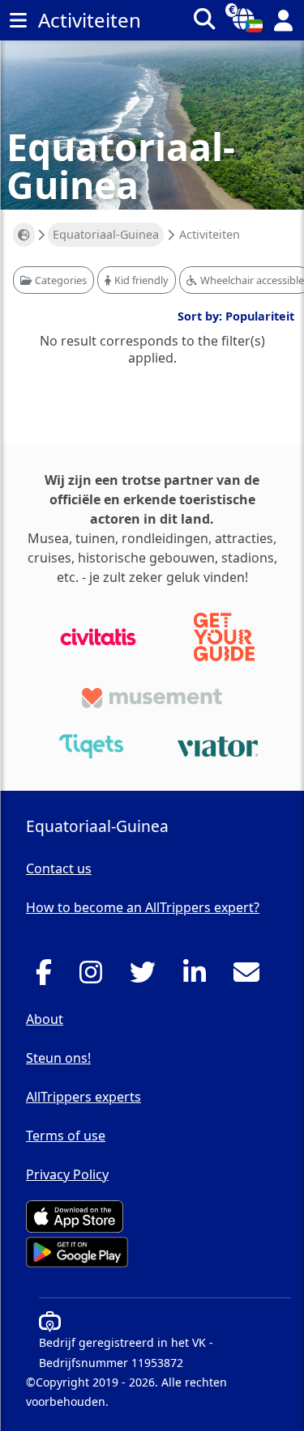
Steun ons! (58, 1058)
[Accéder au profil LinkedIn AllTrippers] (199, 977)
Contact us (59, 868)
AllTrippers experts (83, 1097)
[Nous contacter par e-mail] (250, 977)
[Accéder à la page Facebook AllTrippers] (48, 977)
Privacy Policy (67, 1174)
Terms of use (65, 1135)
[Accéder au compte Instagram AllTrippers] (95, 977)
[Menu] (18, 20)
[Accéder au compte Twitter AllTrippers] (147, 977)
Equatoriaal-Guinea (106, 234)
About (44, 1019)
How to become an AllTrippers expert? (142, 907)
